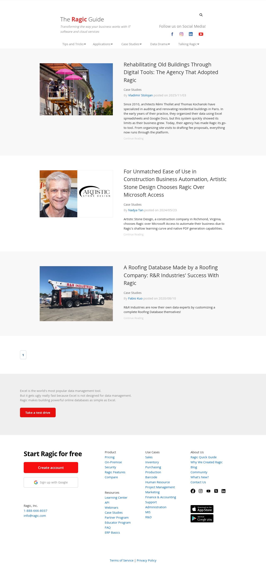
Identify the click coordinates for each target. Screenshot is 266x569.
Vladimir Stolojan (140, 95)
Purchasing (153, 467)
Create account (51, 467)
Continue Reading (133, 138)
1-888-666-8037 (35, 510)
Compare (111, 477)
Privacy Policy (146, 560)
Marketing (152, 492)
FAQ (108, 527)
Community (199, 472)
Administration (155, 507)
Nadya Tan (135, 210)
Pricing (110, 457)
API (107, 502)
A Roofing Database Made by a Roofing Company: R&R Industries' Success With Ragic (171, 275)
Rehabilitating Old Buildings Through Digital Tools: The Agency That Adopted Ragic (171, 72)
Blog (194, 467)
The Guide (82, 19)
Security (110, 467)
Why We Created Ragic (207, 462)
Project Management (160, 487)
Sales (149, 457)
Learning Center (116, 497)
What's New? (200, 477)
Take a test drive (37, 412)
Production (153, 472)
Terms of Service (121, 560)
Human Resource (157, 482)
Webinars (111, 507)
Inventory (152, 462)
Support (151, 502)
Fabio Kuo (135, 298)
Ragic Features (115, 472)
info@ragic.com (35, 515)
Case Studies (133, 89)
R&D (148, 517)
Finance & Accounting (160, 497)
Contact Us (198, 482)
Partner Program (117, 517)
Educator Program (118, 522)
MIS (147, 512)
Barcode (151, 477)
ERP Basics (112, 532)
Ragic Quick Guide (204, 457)
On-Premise (113, 462)
